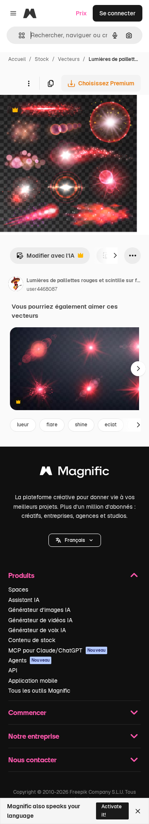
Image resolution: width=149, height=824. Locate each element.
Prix (81, 13)
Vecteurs (68, 59)
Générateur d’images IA (39, 610)
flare (52, 424)
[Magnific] (74, 472)
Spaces (18, 589)
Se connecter (117, 13)
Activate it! (111, 810)
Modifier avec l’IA (45, 258)
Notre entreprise (33, 736)
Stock (42, 59)
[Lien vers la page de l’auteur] (15, 285)
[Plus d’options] (28, 83)
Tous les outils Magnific (39, 690)
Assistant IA (23, 600)
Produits (21, 575)
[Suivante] (115, 255)
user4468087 (41, 289)
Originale (54, 111)
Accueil (17, 59)
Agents (29, 660)
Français (75, 540)
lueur (23, 424)
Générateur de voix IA (37, 630)
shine (81, 424)
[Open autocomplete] (18, 35)
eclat (111, 424)
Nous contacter (32, 759)
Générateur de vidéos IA (40, 620)
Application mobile (33, 680)
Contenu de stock (31, 640)
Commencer (27, 712)
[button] (74, 540)
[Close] (138, 811)
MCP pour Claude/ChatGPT (57, 650)
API (12, 670)
